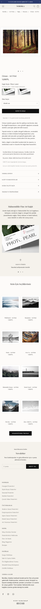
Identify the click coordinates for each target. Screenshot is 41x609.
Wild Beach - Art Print (10, 318)
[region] (20, 263)
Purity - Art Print (10, 352)
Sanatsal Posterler (8, 493)
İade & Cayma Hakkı (8, 558)
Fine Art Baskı (6, 539)
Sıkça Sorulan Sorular (9, 532)
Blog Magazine (7, 542)
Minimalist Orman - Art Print (10, 387)
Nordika (4, 11)
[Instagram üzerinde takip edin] (8, 594)
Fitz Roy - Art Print (10, 422)
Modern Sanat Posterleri (10, 509)
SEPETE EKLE (20, 111)
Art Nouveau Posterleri (9, 522)
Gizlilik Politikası (7, 568)
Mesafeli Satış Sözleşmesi (10, 565)
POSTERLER (5, 482)
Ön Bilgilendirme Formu (10, 562)
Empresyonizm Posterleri (10, 512)
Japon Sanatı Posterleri (9, 516)
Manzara (25, 11)
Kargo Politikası (7, 555)
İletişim (4, 545)
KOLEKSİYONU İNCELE (20, 433)
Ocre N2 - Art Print (30, 352)
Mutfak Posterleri (7, 496)
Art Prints (11, 11)
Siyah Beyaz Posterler (9, 489)
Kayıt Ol (32, 466)
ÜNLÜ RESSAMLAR (7, 505)
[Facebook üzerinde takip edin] (3, 594)
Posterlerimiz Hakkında (10, 535)
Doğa (18, 11)
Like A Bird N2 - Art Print (30, 422)
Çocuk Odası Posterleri (9, 499)
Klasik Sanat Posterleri (9, 519)
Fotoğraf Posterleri (8, 486)
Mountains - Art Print (30, 318)
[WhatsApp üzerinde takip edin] (13, 594)
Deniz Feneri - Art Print (30, 387)
